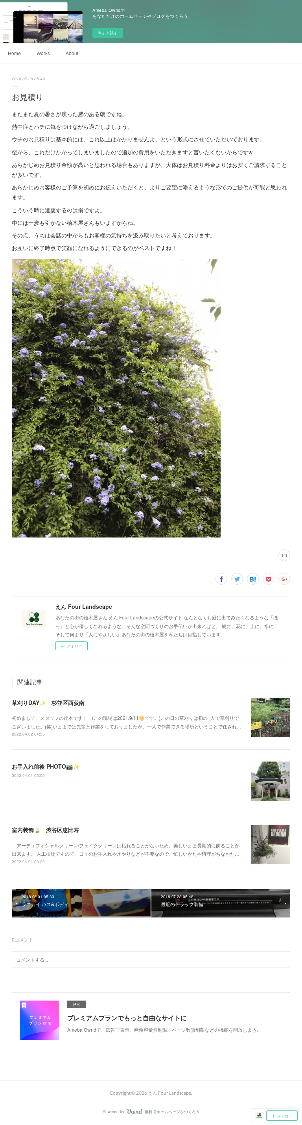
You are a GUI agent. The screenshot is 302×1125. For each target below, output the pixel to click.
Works (43, 53)
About (72, 53)
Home (14, 53)
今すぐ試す (108, 32)
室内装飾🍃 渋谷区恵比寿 (45, 830)
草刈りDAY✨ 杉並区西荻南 (48, 702)
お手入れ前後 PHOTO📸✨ (45, 766)
